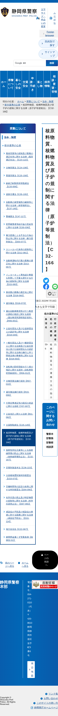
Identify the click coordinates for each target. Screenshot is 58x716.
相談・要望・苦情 (54, 84)
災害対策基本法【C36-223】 (19, 467)
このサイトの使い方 (47, 703)
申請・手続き (32, 84)
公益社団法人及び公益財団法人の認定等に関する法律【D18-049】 (19, 331)
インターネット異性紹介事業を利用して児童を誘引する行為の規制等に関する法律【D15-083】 (19, 280)
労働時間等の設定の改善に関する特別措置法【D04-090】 (19, 488)
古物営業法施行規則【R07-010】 (18, 382)
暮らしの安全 (18, 83)
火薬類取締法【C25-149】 (18, 425)
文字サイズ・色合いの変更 (43, 18)
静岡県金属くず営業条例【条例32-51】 (19, 538)
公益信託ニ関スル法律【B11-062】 (19, 415)
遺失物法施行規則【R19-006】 (17, 393)
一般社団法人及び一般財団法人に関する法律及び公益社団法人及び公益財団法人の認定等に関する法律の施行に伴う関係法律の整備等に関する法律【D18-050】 (19, 351)
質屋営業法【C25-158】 (17, 175)
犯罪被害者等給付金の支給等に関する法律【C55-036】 (19, 226)
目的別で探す (50, 43)
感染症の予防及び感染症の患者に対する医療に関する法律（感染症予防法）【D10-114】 (19, 517)
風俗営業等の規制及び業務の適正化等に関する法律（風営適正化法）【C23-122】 (19, 156)
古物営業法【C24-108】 (17, 167)
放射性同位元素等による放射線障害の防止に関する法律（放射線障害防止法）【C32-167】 (19, 455)
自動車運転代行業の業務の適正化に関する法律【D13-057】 (19, 263)
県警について (11, 83)
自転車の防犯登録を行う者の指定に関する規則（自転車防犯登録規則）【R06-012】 (19, 370)
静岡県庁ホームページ (46, 707)
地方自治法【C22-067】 (17, 529)
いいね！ (54, 293)
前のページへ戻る (9, 565)
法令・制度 (48, 101)
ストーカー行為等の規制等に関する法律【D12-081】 (19, 251)
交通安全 (25, 83)
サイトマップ (50, 54)
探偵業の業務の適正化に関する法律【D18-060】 (19, 294)
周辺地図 (32, 669)
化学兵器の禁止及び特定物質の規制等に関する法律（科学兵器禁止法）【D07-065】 (19, 500)
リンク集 (53, 694)
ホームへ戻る (25, 565)
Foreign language (49, 34)
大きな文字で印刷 (45, 306)
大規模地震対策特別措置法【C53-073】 (18, 477)
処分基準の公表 (12, 104)
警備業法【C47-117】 (16, 216)
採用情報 (47, 83)
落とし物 (40, 83)
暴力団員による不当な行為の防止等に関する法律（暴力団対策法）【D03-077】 (19, 238)
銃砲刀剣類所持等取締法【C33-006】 (17, 185)
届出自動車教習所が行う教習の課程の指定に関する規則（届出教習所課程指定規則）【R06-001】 (19, 316)
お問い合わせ (51, 698)
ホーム (3, 83)
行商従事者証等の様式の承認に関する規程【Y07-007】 (19, 404)
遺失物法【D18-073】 (16, 303)
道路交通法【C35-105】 (17, 194)
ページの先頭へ (46, 560)
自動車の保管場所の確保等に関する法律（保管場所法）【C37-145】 (19, 205)
